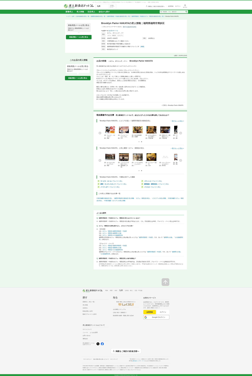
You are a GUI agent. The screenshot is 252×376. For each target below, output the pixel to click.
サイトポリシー (87, 359)
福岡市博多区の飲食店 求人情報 (124, 198)
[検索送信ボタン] (186, 12)
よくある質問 (94, 332)
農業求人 (110, 369)
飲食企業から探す (88, 311)
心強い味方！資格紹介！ (120, 312)
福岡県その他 (168, 237)
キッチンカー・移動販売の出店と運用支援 (139, 367)
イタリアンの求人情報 (159, 198)
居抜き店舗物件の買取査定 (112, 367)
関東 (106, 290)
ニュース (85, 332)
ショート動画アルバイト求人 (128, 369)
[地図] (142, 46)
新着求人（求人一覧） (89, 302)
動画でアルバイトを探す (90, 314)
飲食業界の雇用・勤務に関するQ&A (123, 315)
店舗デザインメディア (95, 369)
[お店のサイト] (113, 30)
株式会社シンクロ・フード (139, 360)
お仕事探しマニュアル (119, 309)
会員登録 (149, 312)
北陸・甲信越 (138, 290)
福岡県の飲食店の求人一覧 (98, 16)
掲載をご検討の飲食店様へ (127, 351)
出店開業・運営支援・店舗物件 (107, 365)
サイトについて (87, 329)
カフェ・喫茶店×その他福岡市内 (113, 235)
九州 (73, 16)
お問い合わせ (86, 335)
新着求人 (69, 12)
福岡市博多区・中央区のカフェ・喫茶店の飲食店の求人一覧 (148, 16)
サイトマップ (114, 359)
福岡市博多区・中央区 (146, 237)
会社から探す (104, 12)
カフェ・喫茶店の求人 (143, 198)
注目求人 (91, 12)
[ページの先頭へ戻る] (165, 282)
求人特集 (80, 12)
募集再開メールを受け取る (78, 37)
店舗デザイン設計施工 (130, 365)
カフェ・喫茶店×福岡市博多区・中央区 (115, 231)
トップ (68, 16)
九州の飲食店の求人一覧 (82, 16)
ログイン (163, 312)
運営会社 (85, 338)
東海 (116, 290)
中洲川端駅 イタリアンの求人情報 (114, 200)
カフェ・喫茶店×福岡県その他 (112, 233)
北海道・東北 (128, 290)
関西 (111, 290)
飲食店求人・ (149, 365)
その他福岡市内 (105, 254)
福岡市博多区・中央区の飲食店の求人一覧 (118, 16)
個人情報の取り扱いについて (101, 359)
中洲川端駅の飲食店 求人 (104, 198)
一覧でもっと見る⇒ (177, 121)
